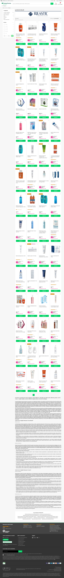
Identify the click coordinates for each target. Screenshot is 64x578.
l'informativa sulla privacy (10, 554)
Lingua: (59, 0)
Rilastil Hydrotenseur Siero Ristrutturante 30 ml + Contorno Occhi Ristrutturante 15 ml (37, 514)
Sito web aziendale (21, 545)
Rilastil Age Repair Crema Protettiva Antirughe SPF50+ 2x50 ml (27, 516)
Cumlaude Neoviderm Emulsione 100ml (52, 517)
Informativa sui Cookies (57, 570)
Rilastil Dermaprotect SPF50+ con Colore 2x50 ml (25, 517)
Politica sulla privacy (58, 567)
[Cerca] (52, 4)
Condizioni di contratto (57, 568)
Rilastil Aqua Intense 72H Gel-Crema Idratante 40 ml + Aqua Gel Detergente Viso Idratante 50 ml (37, 515)
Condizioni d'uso (58, 567)
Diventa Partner (21, 542)
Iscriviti (20, 551)
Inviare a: (52, 0)
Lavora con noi (21, 540)
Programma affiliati (21, 541)
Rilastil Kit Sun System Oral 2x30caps (39, 517)
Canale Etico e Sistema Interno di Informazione (54, 571)
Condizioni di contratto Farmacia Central (55, 569)
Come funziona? (21, 538)
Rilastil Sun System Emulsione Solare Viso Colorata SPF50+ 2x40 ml (47, 516)
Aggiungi (20, 43)
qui (5, 544)
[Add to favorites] (25, 22)
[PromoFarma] (6, 4)
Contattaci (6, 539)
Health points (20, 544)
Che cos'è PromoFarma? (22, 537)
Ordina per (52, 18)
